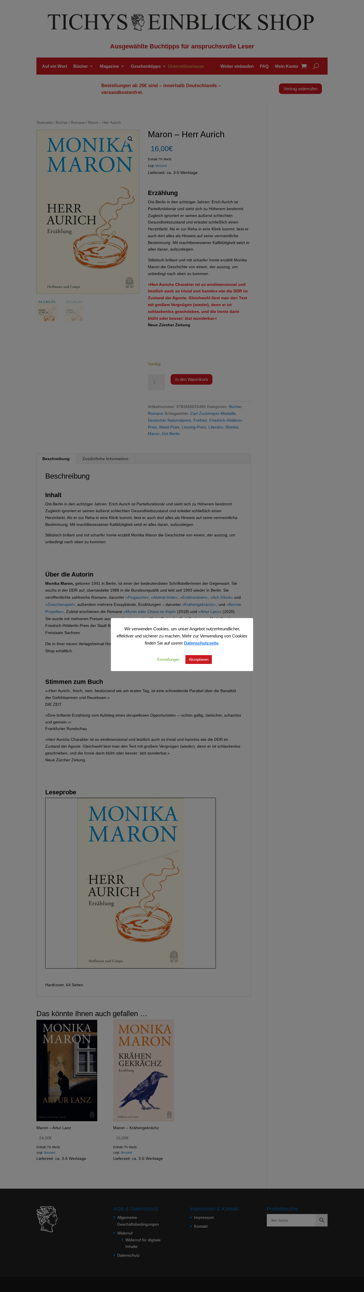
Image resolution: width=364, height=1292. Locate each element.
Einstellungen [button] (168, 659)
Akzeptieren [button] (198, 659)
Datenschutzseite (201, 643)
